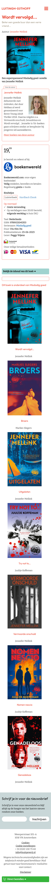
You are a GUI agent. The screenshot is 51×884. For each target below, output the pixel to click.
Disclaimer (25, 872)
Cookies (26, 842)
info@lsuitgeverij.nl (25, 852)
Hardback (24, 197)
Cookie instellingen (25, 845)
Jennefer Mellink (18, 31)
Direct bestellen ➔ (16, 879)
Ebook (33, 197)
